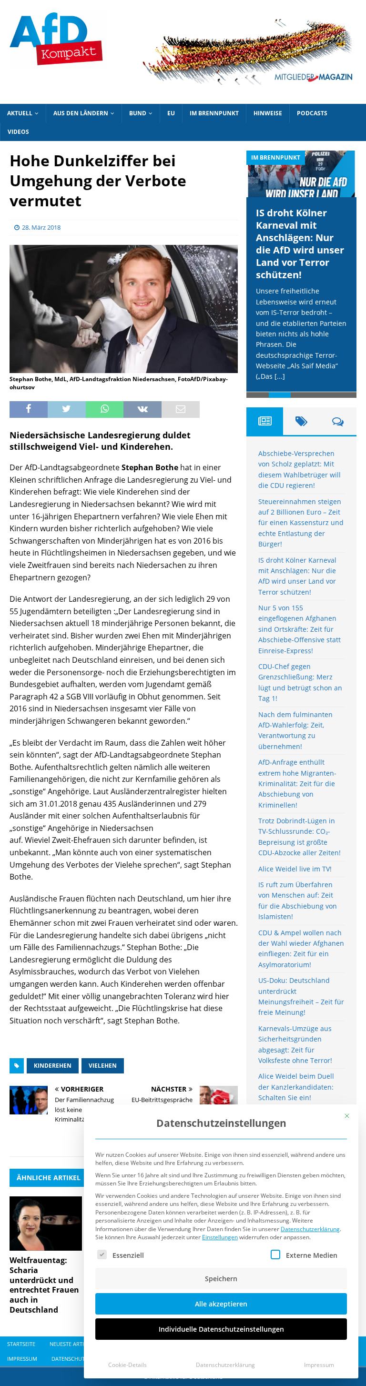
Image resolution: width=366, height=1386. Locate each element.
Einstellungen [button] (220, 1237)
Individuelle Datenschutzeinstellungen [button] (221, 1329)
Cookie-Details (127, 1365)
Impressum (319, 1365)
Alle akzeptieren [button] (221, 1303)
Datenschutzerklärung (310, 1229)
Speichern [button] (221, 1278)
